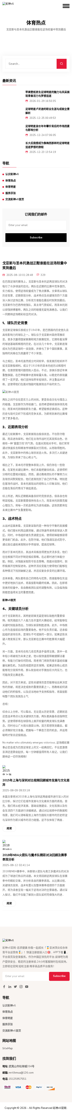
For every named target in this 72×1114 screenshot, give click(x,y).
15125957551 (17, 1079)
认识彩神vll (12, 174)
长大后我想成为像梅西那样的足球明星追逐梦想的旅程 (47, 145)
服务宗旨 (10, 193)
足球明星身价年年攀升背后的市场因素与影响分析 (47, 128)
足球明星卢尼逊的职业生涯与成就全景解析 (47, 110)
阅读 (9, 828)
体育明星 (10, 187)
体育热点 (10, 180)
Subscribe (36, 237)
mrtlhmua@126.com (21, 1073)
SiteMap (7, 1048)
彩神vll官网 (59, 1108)
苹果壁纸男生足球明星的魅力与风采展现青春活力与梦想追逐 (47, 93)
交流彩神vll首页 (14, 199)
